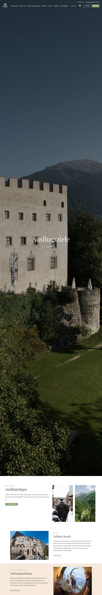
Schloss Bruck (57, 555)
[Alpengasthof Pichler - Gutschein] (79, 6)
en (73, 6)
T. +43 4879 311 (80, 2)
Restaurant (23, 6)
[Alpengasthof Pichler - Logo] (5, 6)
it (75, 6)
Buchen (96, 5)
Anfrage (87, 5)
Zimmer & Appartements (34, 6)
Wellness (44, 6)
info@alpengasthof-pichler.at (92, 2)
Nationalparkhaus (15, 590)
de (71, 6)
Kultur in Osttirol (11, 504)
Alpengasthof (14, 6)
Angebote (56, 6)
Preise (50, 6)
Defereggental (64, 6)
